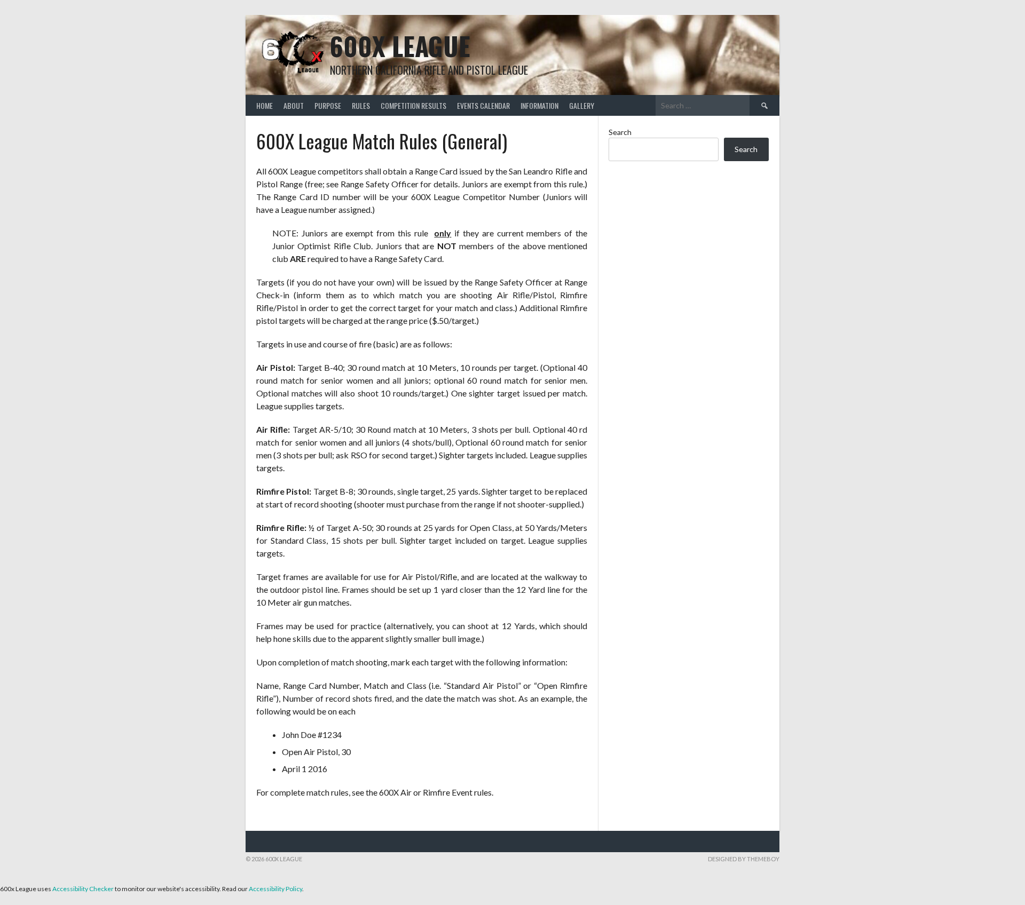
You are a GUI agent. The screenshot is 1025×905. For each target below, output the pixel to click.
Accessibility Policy (275, 889)
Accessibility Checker (83, 889)
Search (620, 132)
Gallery (581, 105)
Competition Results (413, 105)
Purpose (327, 105)
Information (539, 105)
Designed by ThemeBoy (743, 858)
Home (264, 105)
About (293, 105)
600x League (400, 46)
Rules (361, 105)
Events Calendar (483, 105)
